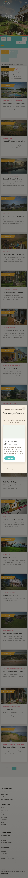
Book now (10, 458)
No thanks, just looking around (14, 465)
